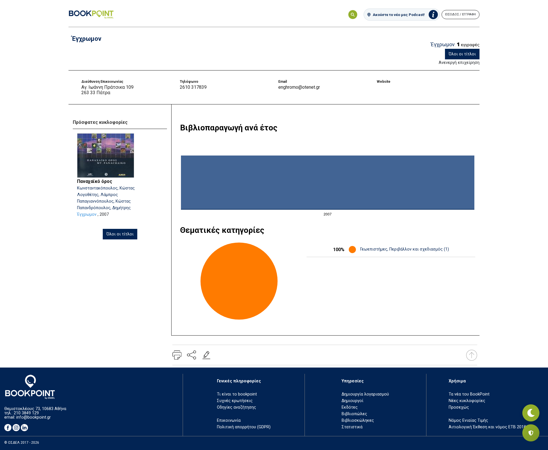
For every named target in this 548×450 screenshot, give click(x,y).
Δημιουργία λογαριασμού (365, 394)
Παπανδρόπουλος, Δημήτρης (104, 207)
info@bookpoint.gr (33, 417)
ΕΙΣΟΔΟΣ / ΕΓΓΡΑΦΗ (460, 14)
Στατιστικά (352, 427)
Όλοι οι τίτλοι (462, 54)
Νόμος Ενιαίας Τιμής (468, 420)
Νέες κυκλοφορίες (467, 400)
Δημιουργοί (352, 400)
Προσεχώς (459, 407)
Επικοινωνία (229, 420)
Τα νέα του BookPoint (469, 394)
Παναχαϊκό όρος (94, 181)
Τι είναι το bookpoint (237, 394)
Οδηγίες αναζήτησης (236, 407)
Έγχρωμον (86, 214)
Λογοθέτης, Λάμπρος (97, 194)
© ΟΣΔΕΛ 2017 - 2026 (21, 443)
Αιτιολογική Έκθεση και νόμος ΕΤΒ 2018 (487, 427)
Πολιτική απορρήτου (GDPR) (244, 427)
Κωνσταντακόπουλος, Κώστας (106, 188)
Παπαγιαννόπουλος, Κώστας (104, 201)
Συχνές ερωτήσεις (235, 400)
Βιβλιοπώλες (354, 413)
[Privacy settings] (530, 432)
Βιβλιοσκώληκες (358, 420)
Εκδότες (350, 407)
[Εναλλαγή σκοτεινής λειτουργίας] (530, 412)
